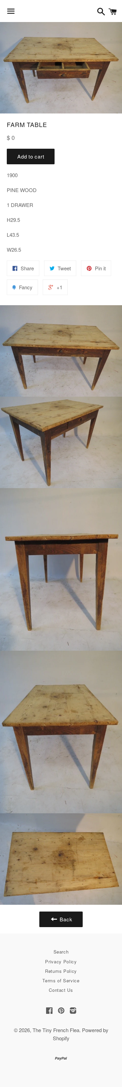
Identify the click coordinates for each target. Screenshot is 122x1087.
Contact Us (61, 990)
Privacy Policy (61, 961)
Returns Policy (61, 971)
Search (61, 951)
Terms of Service (60, 980)
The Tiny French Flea (56, 1029)
